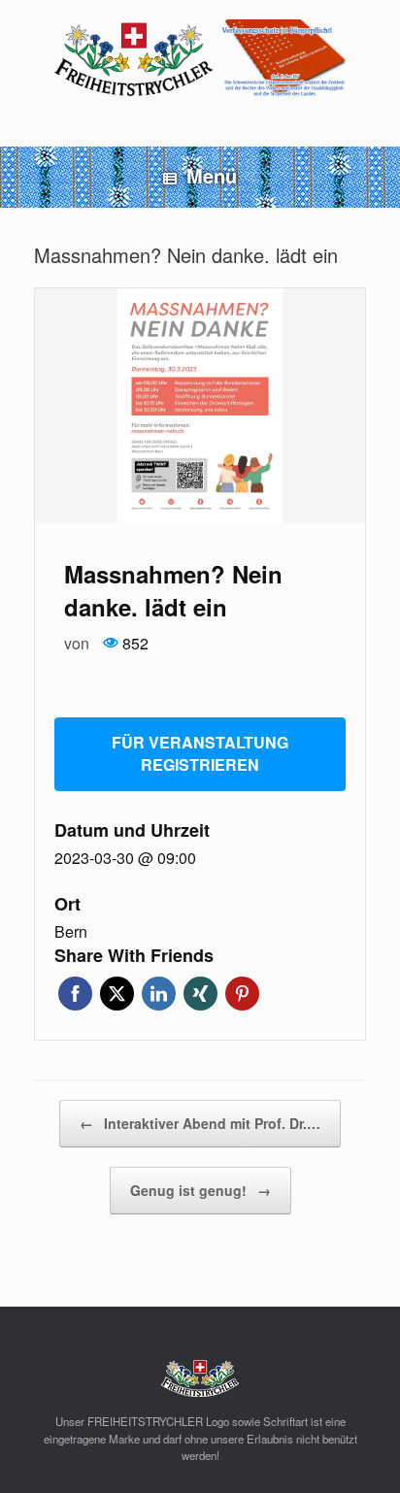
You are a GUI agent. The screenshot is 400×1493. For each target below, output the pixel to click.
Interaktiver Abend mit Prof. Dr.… (200, 1123)
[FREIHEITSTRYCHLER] (200, 58)
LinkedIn (159, 994)
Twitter (117, 994)
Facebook (75, 994)
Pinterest (242, 994)
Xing (200, 994)
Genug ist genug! (200, 1190)
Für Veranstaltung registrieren (200, 753)
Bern (70, 932)
